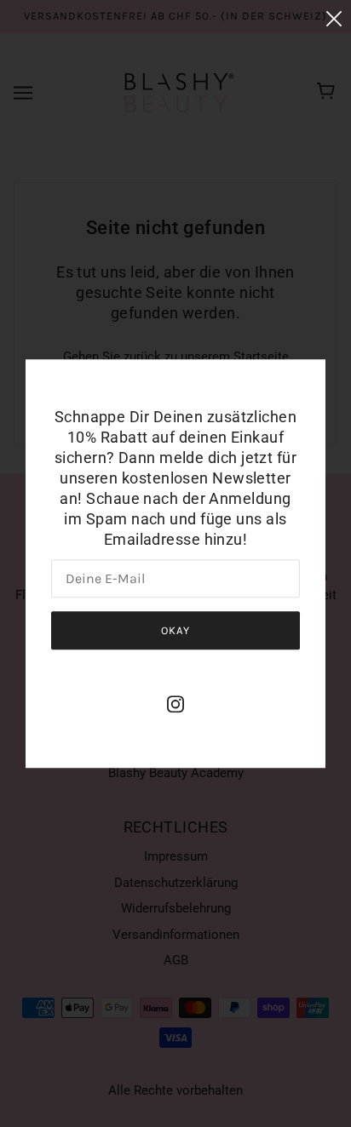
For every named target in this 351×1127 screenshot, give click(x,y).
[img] (175, 704)
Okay (175, 630)
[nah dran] (334, 18)
